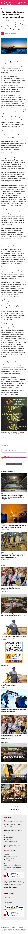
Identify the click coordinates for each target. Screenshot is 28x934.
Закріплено (19, 3)
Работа (6, 899)
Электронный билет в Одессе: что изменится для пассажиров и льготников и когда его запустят (14, 778)
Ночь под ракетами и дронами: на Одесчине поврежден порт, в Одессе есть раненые (12, 497)
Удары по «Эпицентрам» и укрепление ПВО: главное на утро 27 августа (13, 526)
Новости (5, 9)
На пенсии (7, 897)
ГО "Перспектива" (9, 902)
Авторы (17, 806)
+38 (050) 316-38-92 (9, 858)
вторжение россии (11, 437)
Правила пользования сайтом (22, 926)
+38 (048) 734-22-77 (9, 839)
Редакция (6, 33)
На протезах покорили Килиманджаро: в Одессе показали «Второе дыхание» (13, 710)
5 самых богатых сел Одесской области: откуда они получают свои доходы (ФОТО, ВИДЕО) (13, 614)
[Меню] (22, 3)
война (7, 437)
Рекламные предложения (11, 856)
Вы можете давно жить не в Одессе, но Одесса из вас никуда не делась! (12, 799)
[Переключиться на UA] (24, 3)
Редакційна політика (13, 926)
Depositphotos (8, 900)
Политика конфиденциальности (5, 926)
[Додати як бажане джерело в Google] (22, 433)
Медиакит (7, 854)
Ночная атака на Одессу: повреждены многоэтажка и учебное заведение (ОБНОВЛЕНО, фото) (13, 555)
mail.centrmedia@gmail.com (11, 841)
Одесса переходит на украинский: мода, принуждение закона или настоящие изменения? (11, 588)
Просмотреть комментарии (14, 463)
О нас (10, 806)
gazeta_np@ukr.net (9, 860)
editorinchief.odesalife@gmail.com (13, 846)
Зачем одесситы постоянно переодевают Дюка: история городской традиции (13, 637)
